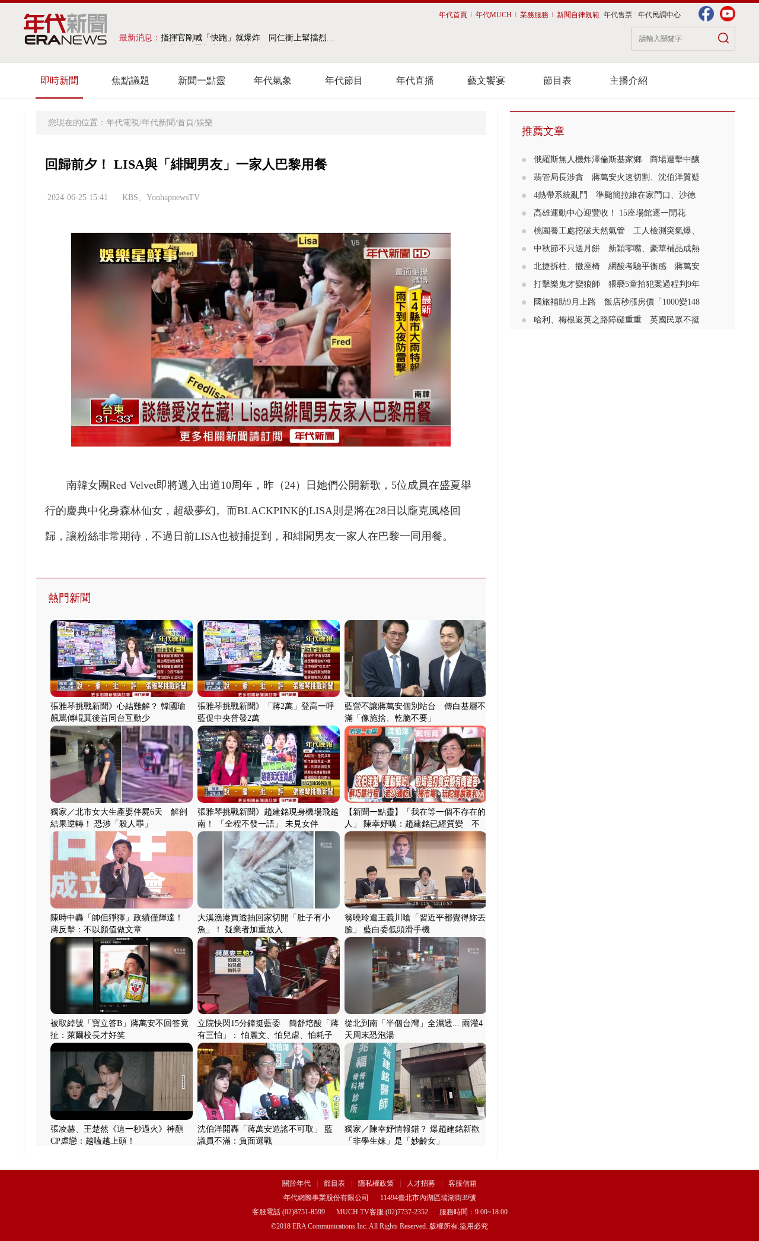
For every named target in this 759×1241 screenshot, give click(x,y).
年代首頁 (453, 15)
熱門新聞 (69, 598)
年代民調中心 (659, 15)
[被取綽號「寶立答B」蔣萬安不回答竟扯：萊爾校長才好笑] (121, 1011)
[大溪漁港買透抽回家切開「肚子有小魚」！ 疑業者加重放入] (268, 905)
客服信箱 (462, 1183)
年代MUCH (494, 15)
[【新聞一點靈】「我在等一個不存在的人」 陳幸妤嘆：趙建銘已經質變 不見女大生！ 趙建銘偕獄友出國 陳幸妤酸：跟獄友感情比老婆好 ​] (416, 800)
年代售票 (618, 15)
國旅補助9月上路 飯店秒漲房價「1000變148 (617, 301)
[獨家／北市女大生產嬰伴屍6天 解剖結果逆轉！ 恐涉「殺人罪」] (121, 800)
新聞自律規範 (578, 15)
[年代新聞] (65, 29)
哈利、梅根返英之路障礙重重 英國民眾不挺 (617, 319)
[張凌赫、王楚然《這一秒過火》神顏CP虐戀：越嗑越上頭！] (121, 1117)
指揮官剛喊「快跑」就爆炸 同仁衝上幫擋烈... (247, 37)
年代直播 (415, 80)
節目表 (557, 80)
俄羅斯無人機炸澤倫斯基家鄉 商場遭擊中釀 (617, 159)
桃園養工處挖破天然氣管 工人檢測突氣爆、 (617, 230)
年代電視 (122, 122)
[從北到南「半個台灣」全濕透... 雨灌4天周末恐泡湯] (416, 1011)
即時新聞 (59, 80)
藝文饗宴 (486, 80)
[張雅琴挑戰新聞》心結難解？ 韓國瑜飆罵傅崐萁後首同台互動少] (121, 694)
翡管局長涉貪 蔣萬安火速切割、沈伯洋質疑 (617, 177)
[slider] (261, 438)
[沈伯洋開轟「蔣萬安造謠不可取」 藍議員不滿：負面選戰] (268, 1117)
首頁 (185, 122)
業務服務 (534, 15)
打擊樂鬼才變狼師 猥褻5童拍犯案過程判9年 (617, 284)
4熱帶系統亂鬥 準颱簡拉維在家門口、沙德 (615, 195)
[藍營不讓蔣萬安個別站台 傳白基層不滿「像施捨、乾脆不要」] (416, 694)
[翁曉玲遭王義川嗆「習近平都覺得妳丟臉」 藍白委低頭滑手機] (416, 905)
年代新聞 (158, 122)
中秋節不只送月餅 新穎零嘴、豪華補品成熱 (617, 248)
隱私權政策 (377, 1183)
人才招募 (421, 1183)
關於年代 (296, 1183)
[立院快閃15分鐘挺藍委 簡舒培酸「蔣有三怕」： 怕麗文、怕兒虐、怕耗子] (268, 1011)
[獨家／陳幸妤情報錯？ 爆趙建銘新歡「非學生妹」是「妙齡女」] (416, 1117)
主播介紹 (629, 80)
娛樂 (204, 122)
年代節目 (344, 80)
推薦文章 (543, 131)
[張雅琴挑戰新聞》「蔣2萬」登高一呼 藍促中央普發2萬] (268, 694)
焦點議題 (130, 80)
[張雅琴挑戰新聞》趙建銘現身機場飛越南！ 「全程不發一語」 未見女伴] (268, 800)
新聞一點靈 (201, 80)
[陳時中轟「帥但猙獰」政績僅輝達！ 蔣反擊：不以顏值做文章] (121, 905)
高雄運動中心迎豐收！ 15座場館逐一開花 (614, 212)
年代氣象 (273, 80)
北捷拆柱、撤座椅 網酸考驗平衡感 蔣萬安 (617, 266)
